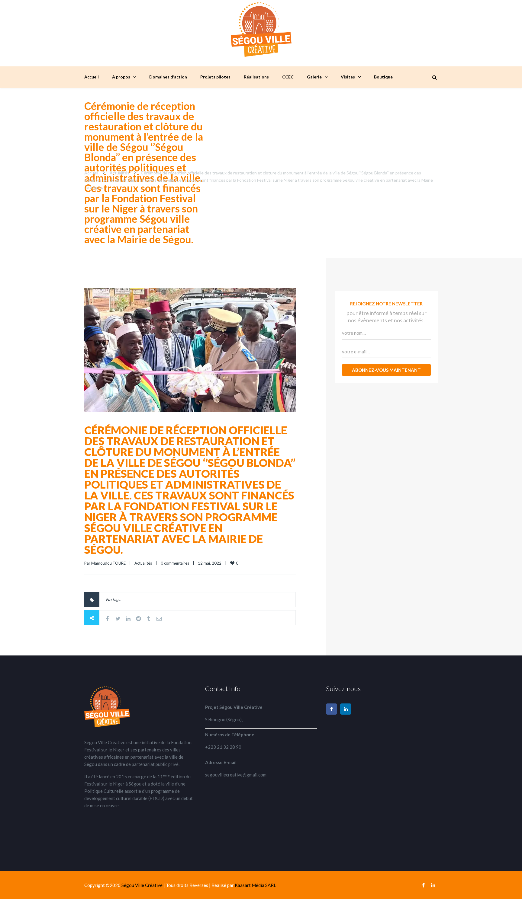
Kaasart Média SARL (255, 885)
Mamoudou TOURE (108, 563)
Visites (348, 76)
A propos (121, 76)
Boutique (383, 76)
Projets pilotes (215, 76)
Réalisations (256, 76)
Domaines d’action (168, 76)
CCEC (288, 76)
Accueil (91, 76)
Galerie (314, 76)
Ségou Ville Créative (142, 885)
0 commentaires (175, 563)
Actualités (119, 172)
